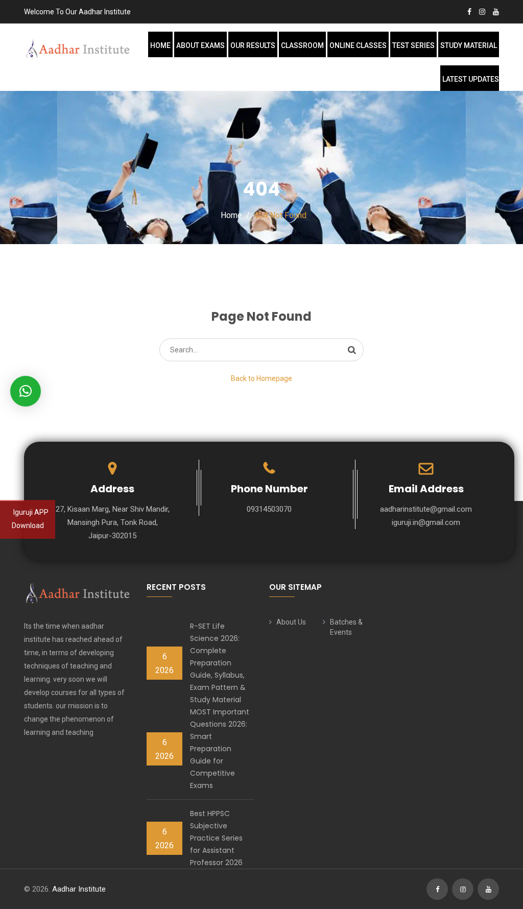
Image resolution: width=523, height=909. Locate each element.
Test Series (413, 45)
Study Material (468, 45)
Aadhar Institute (79, 889)
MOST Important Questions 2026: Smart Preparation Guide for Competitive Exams (219, 749)
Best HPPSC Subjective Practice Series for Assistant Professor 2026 (216, 838)
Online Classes (358, 45)
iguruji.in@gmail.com (426, 522)
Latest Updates (470, 79)
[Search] (352, 350)
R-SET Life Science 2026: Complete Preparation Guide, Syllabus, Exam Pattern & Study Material (218, 663)
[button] (25, 391)
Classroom (302, 45)
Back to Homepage (261, 378)
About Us (291, 622)
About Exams (200, 45)
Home (160, 45)
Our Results (252, 45)
